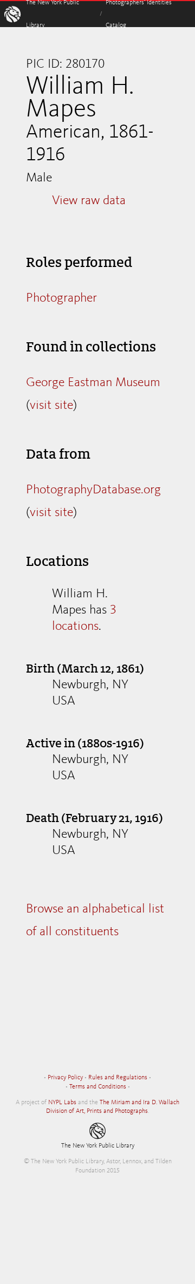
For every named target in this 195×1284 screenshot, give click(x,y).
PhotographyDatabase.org (93, 490)
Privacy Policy (65, 1077)
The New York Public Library (97, 1146)
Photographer (61, 298)
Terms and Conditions (97, 1087)
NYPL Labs (62, 1102)
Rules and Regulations (117, 1077)
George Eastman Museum (93, 382)
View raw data (89, 200)
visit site (51, 405)
